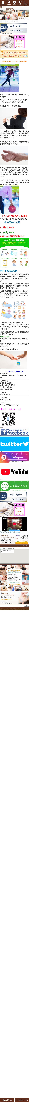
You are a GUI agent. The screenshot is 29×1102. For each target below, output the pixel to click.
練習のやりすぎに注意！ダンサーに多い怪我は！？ (7, 531)
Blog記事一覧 (2, 21)
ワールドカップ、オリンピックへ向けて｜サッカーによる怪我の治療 (10, 532)
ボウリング (6, 21)
